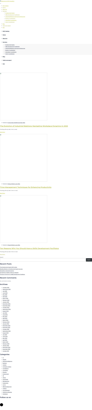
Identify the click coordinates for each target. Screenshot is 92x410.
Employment (6, 374)
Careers (4, 365)
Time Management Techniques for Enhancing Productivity (25, 187)
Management (6, 381)
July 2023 (5, 334)
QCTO (4, 385)
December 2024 (6, 304)
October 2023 (6, 329)
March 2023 (5, 342)
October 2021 (6, 351)
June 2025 (5, 293)
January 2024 (6, 324)
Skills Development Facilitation (12, 15)
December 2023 (6, 325)
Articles (4, 359)
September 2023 (7, 331)
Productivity (5, 383)
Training (4, 388)
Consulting (5, 370)
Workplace (5, 394)
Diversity (5, 372)
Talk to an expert (7, 25)
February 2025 (6, 300)
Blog (4, 24)
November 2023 (6, 327)
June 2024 (5, 314)
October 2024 (6, 307)
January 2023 (6, 345)
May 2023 (5, 338)
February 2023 (6, 343)
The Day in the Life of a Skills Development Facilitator (12, 274)
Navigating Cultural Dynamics (7, 270)
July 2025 (5, 291)
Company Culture (7, 366)
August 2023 (5, 333)
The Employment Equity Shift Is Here (8, 267)
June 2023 (5, 336)
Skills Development (7, 386)
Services (5, 11)
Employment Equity (10, 13)
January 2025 (6, 302)
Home (4, 7)
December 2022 (6, 347)
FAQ (4, 27)
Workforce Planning (7, 392)
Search (1, 257)
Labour (4, 377)
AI (3, 357)
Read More (2, 132)
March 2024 (5, 320)
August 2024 (6, 311)
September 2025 (7, 289)
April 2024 (5, 318)
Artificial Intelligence (7, 361)
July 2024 (5, 313)
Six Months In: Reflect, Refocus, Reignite (9, 272)
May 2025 (5, 294)
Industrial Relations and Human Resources (15, 16)
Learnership (5, 379)
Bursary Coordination (10, 18)
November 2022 (6, 349)
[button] (1, 404)
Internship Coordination (10, 20)
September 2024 (7, 309)
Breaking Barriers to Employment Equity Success (11, 269)
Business (5, 363)
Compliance (5, 368)
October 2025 (6, 287)
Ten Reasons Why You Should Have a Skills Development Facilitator (29, 248)
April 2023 (5, 340)
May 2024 (5, 316)
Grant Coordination (9, 22)
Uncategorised (6, 390)
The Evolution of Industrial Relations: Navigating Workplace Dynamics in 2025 (34, 126)
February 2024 (6, 322)
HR (3, 376)
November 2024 (6, 305)
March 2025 (5, 298)
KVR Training (5, 5)
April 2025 (5, 296)
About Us (5, 9)
